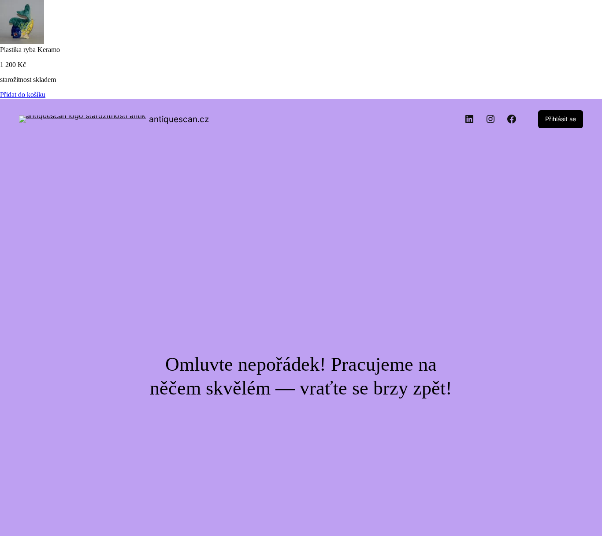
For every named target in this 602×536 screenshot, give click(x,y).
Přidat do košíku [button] (22, 94)
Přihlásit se (560, 119)
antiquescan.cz (179, 119)
